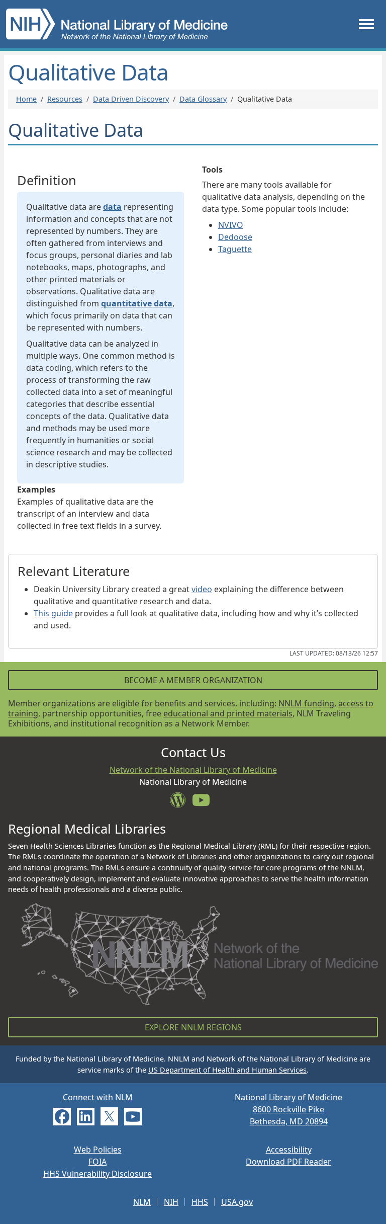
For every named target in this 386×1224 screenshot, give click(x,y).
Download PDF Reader (288, 1161)
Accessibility (289, 1149)
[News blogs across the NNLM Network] (181, 802)
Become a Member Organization (193, 680)
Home (26, 99)
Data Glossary (203, 99)
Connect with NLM (98, 1097)
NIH (171, 1201)
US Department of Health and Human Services (227, 1070)
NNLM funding (306, 703)
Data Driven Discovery (131, 99)
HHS (199, 1201)
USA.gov (237, 1201)
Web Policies (98, 1149)
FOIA (97, 1161)
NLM (142, 1201)
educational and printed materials (228, 713)
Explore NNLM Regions (193, 1027)
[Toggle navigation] (366, 24)
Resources (64, 99)
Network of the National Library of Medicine (193, 769)
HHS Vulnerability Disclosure (97, 1173)
